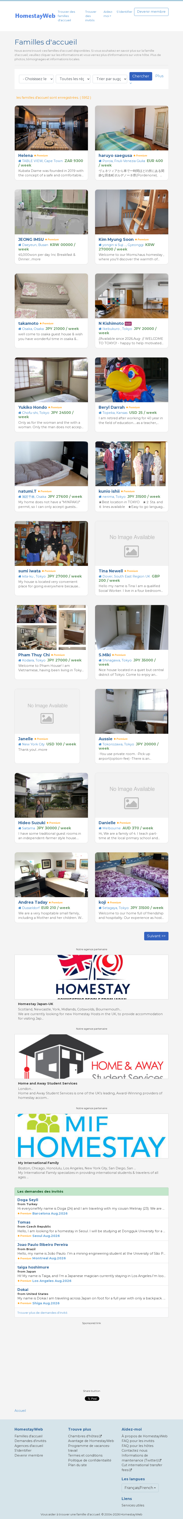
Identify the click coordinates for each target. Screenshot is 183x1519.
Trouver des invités (90, 16)
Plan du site (77, 1465)
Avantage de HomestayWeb (91, 1441)
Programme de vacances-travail (89, 1448)
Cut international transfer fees (142, 1467)
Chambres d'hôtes (83, 1436)
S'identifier (124, 11)
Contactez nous (134, 1450)
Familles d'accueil (28, 1436)
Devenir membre (151, 12)
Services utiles (133, 1505)
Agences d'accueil (29, 1446)
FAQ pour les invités (138, 1441)
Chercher (140, 76)
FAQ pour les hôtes (137, 1446)
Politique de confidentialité (89, 1460)
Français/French (139, 1488)
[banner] (35, 16)
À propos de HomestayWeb (145, 1436)
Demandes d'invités (30, 1441)
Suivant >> (156, 936)
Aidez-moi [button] (108, 14)
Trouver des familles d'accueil (66, 16)
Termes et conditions (85, 1455)
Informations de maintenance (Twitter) (140, 1457)
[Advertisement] (91, 1356)
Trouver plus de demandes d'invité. (42, 1312)
